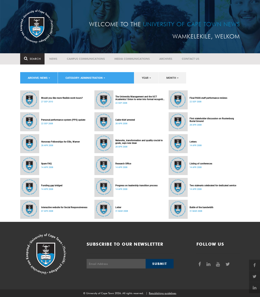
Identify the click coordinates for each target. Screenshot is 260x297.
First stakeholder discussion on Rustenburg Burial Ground (212, 120)
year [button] (145, 77)
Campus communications (86, 58)
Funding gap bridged (51, 185)
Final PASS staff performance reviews (208, 98)
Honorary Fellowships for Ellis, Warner (60, 141)
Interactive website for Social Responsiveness (64, 207)
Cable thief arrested (125, 120)
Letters (193, 141)
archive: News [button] (38, 77)
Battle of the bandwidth (201, 207)
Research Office (123, 163)
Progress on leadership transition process (136, 185)
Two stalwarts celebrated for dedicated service (213, 185)
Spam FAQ (46, 163)
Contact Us (190, 58)
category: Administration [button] (84, 77)
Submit (159, 264)
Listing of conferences (201, 163)
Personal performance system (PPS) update (63, 120)
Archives (165, 58)
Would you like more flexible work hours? (62, 98)
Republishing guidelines (162, 293)
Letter (118, 207)
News (53, 58)
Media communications (132, 58)
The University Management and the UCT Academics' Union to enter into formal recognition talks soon (140, 98)
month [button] (171, 77)
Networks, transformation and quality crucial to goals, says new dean (139, 141)
